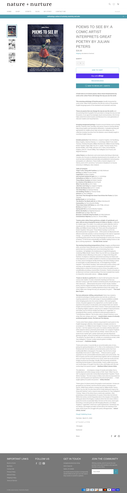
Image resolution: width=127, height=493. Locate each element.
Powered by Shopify (24, 490)
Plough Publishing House (83, 414)
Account (117, 11)
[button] (97, 85)
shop (18, 11)
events (28, 11)
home (9, 11)
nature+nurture (14, 490)
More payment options (97, 80)
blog (37, 11)
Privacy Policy (11, 472)
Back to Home (11, 463)
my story (47, 11)
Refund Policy (11, 474)
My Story (9, 466)
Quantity (79, 58)
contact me (61, 11)
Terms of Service (12, 480)
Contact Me (10, 469)
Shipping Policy (11, 477)
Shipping (78, 53)
